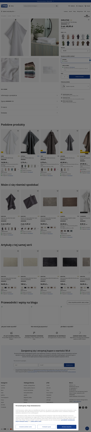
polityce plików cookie (36, 421)
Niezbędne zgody (46, 426)
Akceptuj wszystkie (66, 426)
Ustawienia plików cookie (25, 426)
